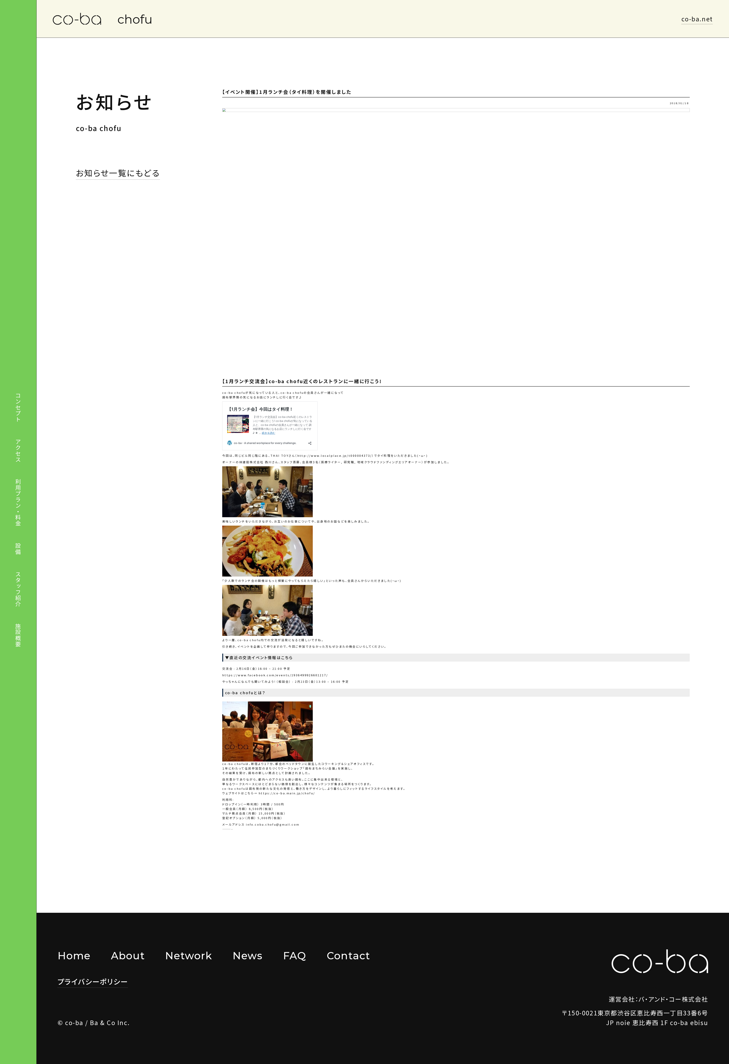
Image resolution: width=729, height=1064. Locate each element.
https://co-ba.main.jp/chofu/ (287, 793)
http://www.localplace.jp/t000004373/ (334, 456)
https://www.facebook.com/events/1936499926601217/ (275, 675)
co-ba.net (697, 18)
